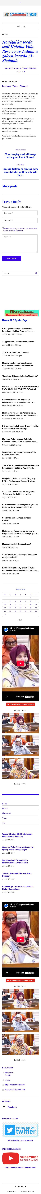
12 (15, 604)
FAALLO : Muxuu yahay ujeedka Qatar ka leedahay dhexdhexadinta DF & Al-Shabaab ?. (20, 506)
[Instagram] (22, 1186)
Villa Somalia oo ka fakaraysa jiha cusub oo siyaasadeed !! (19, 556)
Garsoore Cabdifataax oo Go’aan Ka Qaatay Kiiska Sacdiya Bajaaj (17, 848)
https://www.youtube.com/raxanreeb (20, 1167)
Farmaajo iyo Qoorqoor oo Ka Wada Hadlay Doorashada (17, 888)
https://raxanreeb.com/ (14, 1085)
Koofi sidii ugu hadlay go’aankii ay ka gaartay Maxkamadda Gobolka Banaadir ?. (19, 569)
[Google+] (18, 1186)
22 (30, 608)
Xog (3, 822)
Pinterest (24, 86)
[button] (23, 710)
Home (4, 803)
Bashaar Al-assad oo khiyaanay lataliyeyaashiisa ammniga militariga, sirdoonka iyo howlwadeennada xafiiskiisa (20, 401)
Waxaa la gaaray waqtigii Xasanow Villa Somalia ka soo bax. (19, 453)
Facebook (6, 86)
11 (10, 604)
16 (36, 604)
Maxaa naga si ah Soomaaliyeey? (16, 544)
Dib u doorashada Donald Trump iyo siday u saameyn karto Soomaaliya (20, 427)
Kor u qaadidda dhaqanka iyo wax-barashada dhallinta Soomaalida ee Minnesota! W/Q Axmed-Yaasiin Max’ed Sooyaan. (19, 330)
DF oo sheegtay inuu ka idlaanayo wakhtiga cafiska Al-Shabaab (20, 155)
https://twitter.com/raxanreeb (20, 1140)
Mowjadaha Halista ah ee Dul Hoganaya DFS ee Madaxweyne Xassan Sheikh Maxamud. (19, 480)
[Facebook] (15, 1186)
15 (30, 604)
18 (10, 608)
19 (15, 608)
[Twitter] (25, 1186)
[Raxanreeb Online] (20, 14)
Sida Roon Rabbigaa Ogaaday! (15, 352)
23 (36, 608)
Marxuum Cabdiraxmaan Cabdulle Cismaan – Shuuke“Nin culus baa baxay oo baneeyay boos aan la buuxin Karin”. (19, 440)
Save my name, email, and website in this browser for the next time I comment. (20, 230)
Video (4, 818)
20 (20, 608)
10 (5, 604)
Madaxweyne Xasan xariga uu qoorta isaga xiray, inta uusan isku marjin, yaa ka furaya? (20, 532)
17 (5, 608)
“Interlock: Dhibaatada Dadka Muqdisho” (20, 376)
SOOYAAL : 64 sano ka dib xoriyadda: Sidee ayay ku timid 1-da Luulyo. (18, 493)
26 (15, 611)
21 (25, 608)
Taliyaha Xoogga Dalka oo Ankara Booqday (16, 874)
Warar (5, 34)
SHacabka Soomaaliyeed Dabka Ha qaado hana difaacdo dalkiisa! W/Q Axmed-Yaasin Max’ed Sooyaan (20, 466)
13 (20, 604)
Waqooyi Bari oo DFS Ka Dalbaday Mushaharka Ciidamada (17, 835)
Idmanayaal (6, 813)
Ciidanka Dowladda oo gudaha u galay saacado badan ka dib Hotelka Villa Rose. (20, 172)
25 (10, 611)
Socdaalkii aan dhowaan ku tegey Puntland (16, 519)
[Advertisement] (18, 295)
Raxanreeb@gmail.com (15, 1090)
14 (25, 604)
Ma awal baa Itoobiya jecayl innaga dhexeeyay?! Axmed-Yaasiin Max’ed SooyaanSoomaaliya (17, 364)
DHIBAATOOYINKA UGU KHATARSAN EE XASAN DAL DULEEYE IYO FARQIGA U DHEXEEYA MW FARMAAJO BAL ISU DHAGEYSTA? (20, 388)
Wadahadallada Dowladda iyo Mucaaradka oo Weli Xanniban (15, 861)
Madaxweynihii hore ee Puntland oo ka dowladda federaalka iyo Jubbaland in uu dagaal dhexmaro (20, 414)
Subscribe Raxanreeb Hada (22, 704)
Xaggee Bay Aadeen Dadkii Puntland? (18, 342)
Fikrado (5, 808)
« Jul (19, 620)
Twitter (15, 86)
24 (5, 611)
